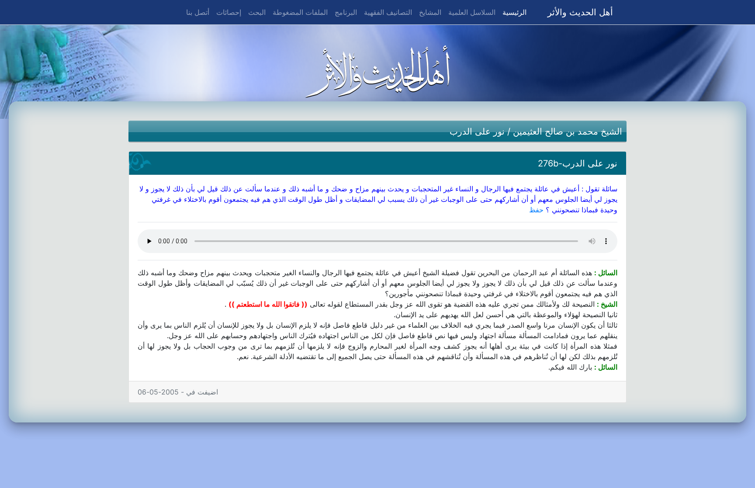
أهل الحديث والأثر (580, 12)
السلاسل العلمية (471, 12)
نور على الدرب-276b (577, 163)
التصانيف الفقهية (388, 12)
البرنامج (346, 12)
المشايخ (430, 12)
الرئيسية (512, 12)
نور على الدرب (477, 131)
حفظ (536, 209)
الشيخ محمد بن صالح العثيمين (567, 131)
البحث (257, 12)
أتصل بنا (197, 12)
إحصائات (228, 12)
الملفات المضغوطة (300, 12)
